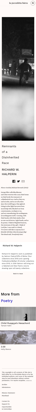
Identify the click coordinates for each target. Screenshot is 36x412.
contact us (28, 380)
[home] (18, 3)
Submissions (6, 387)
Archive (4, 384)
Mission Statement (8, 393)
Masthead (5, 396)
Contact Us (6, 401)
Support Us (6, 404)
